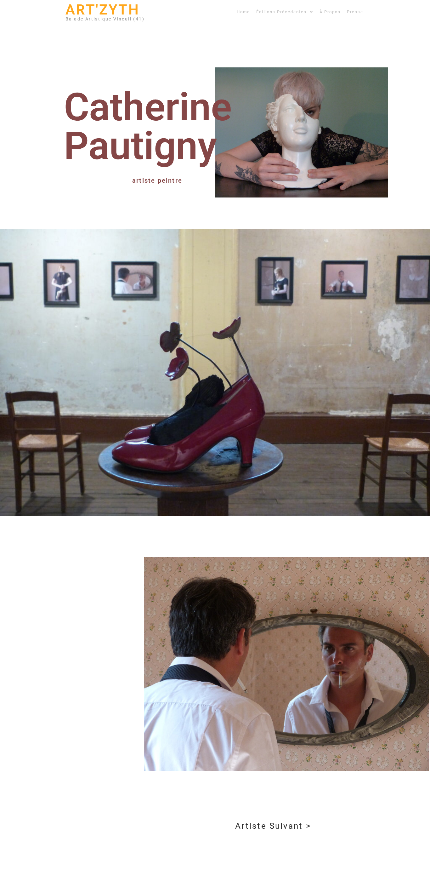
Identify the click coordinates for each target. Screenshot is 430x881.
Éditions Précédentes (281, 11)
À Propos (330, 11)
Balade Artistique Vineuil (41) (104, 18)
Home (243, 11)
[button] (284, 12)
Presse (355, 11)
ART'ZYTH (102, 9)
